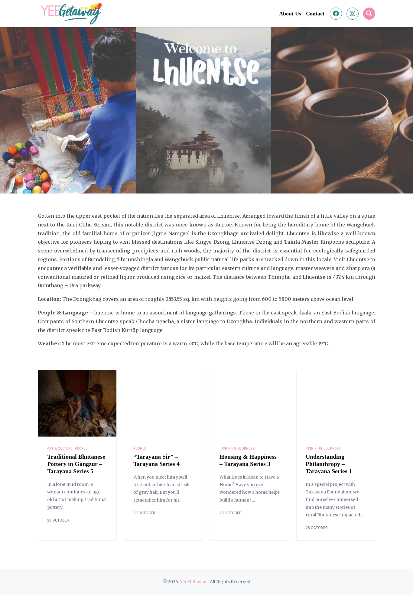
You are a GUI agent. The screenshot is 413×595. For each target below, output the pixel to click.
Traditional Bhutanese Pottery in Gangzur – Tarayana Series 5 (76, 463)
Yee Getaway (193, 581)
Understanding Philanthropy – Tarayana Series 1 (329, 463)
